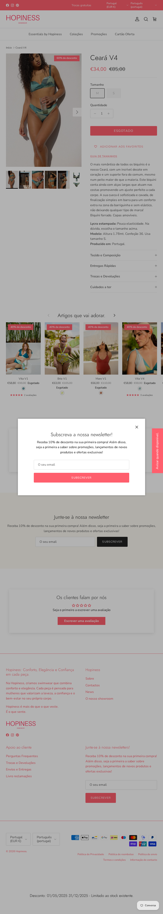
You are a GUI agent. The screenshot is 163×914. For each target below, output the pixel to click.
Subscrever (81, 478)
